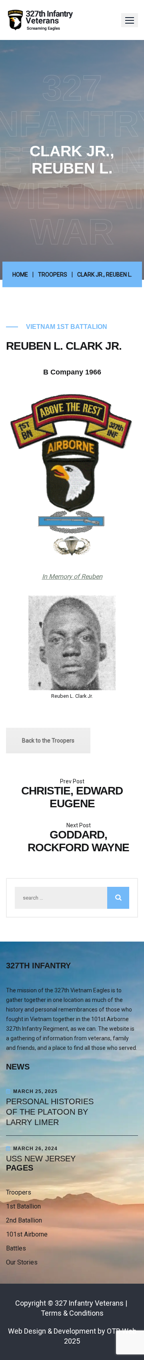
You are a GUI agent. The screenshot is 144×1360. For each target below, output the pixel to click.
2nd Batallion (24, 1220)
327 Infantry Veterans (89, 1303)
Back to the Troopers (48, 740)
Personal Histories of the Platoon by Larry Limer (50, 1112)
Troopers (52, 274)
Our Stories (22, 1262)
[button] (129, 20)
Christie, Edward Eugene (72, 797)
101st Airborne (27, 1234)
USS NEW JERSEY (41, 1158)
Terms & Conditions (72, 1313)
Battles (16, 1248)
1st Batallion (23, 1206)
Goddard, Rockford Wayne (78, 841)
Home (20, 274)
